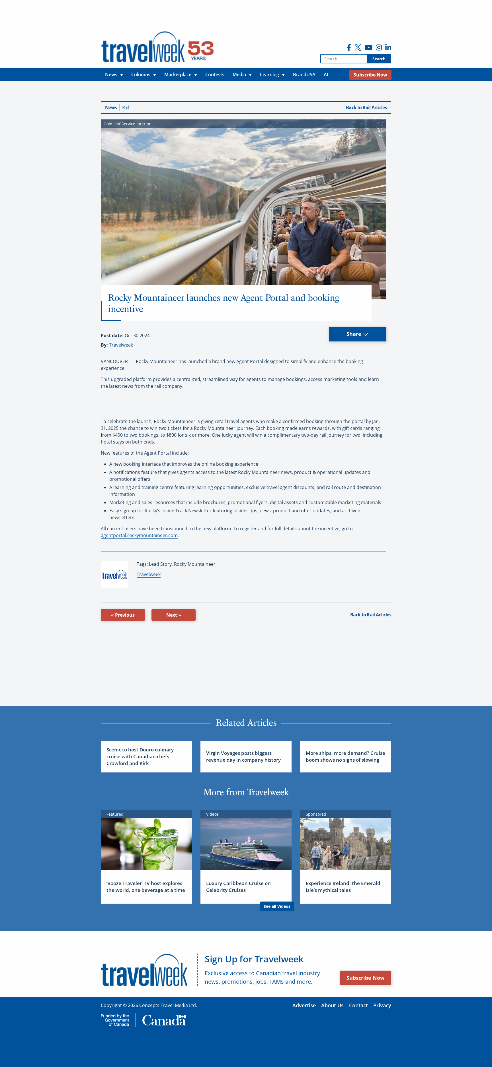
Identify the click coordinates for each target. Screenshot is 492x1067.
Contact (358, 1005)
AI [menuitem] (326, 74)
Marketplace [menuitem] (177, 74)
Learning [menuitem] (269, 74)
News (111, 107)
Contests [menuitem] (214, 74)
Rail (125, 107)
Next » (173, 615)
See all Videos (277, 906)
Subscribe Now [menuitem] (370, 75)
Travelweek (121, 345)
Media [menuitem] (239, 74)
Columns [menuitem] (140, 74)
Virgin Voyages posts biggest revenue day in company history (243, 756)
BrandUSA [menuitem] (304, 74)
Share (355, 333)
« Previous (123, 615)
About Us (332, 1005)
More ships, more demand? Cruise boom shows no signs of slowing (345, 756)
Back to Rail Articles (366, 107)
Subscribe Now (365, 977)
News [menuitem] (111, 74)
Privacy (382, 1005)
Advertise (304, 1005)
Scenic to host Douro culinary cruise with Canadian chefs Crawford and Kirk (140, 756)
